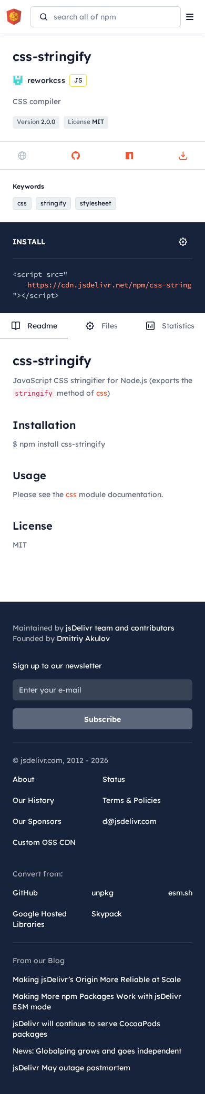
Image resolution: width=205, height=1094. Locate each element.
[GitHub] (75, 155)
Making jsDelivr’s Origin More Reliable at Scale (97, 979)
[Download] (182, 155)
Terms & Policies (131, 800)
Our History (33, 800)
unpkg (102, 892)
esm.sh (180, 892)
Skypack (106, 913)
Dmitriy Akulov (83, 638)
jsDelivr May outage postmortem (71, 1067)
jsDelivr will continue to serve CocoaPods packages (86, 1029)
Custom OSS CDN (44, 842)
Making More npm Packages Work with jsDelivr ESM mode (97, 1002)
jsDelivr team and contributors (120, 628)
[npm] (129, 155)
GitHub (25, 892)
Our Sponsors (37, 821)
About (23, 779)
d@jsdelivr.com (129, 821)
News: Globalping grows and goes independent (97, 1051)
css (101, 393)
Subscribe (102, 719)
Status (113, 779)
